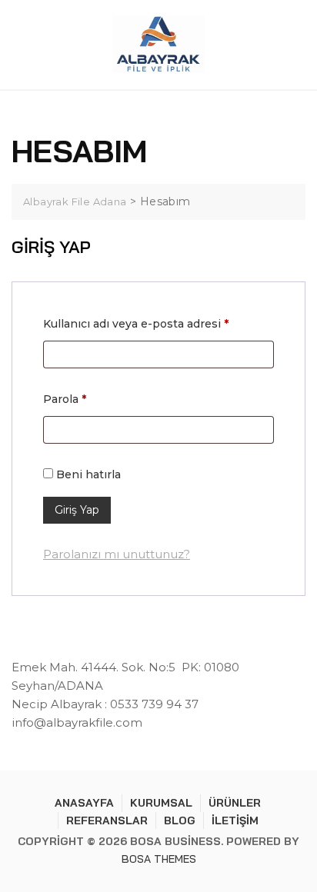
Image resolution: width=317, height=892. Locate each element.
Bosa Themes (159, 859)
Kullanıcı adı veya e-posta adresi (155, 323)
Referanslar (107, 820)
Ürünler (235, 803)
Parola (84, 398)
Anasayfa (84, 803)
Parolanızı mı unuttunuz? (116, 554)
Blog (179, 820)
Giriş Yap (77, 510)
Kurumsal (161, 803)
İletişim (235, 820)
